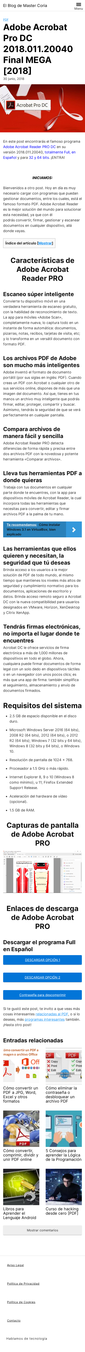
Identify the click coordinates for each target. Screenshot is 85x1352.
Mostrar (45, 243)
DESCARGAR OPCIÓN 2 (42, 977)
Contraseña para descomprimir (42, 995)
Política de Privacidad (23, 1283)
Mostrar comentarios (42, 1230)
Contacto (14, 1320)
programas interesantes (45, 1019)
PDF (5, 19)
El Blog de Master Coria (25, 6)
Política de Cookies (21, 1302)
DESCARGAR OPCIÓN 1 (42, 960)
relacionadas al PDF (52, 1014)
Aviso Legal (15, 1265)
